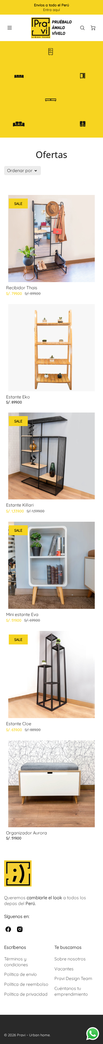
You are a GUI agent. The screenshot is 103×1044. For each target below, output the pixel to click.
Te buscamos (68, 947)
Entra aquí (51, 9)
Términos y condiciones (16, 961)
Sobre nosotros (70, 959)
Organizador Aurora (26, 833)
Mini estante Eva (22, 614)
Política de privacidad (26, 994)
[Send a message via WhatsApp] (92, 1033)
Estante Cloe (18, 723)
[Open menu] (9, 27)
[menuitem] (26, 962)
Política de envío (20, 974)
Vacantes (64, 968)
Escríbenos (15, 947)
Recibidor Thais (21, 287)
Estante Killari (20, 505)
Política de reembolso (26, 984)
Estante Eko (18, 397)
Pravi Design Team (73, 978)
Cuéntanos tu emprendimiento (71, 991)
